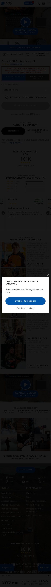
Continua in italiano (25, 308)
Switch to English (25, 301)
